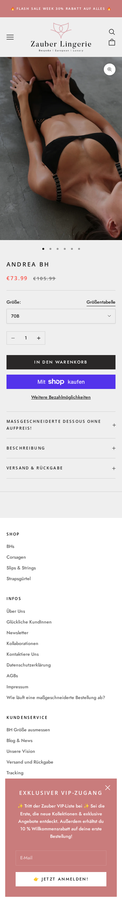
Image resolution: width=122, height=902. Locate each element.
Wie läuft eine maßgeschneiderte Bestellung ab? (56, 697)
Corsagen (16, 557)
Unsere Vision (21, 751)
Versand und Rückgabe (30, 762)
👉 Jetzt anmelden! (61, 879)
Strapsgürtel (19, 578)
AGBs (12, 675)
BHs (10, 546)
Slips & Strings (21, 568)
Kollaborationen (22, 643)
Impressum (17, 686)
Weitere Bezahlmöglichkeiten (61, 397)
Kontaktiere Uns (23, 654)
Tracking (15, 772)
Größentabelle (101, 302)
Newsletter (17, 632)
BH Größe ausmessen (28, 729)
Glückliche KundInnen (29, 622)
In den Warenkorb (61, 362)
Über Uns (16, 611)
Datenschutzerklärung (29, 665)
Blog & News (20, 740)
